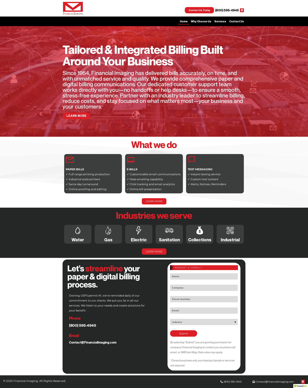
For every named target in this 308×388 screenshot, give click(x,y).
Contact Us (236, 21)
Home (184, 21)
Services (220, 21)
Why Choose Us (201, 21)
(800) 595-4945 (227, 10)
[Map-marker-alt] (242, 10)
